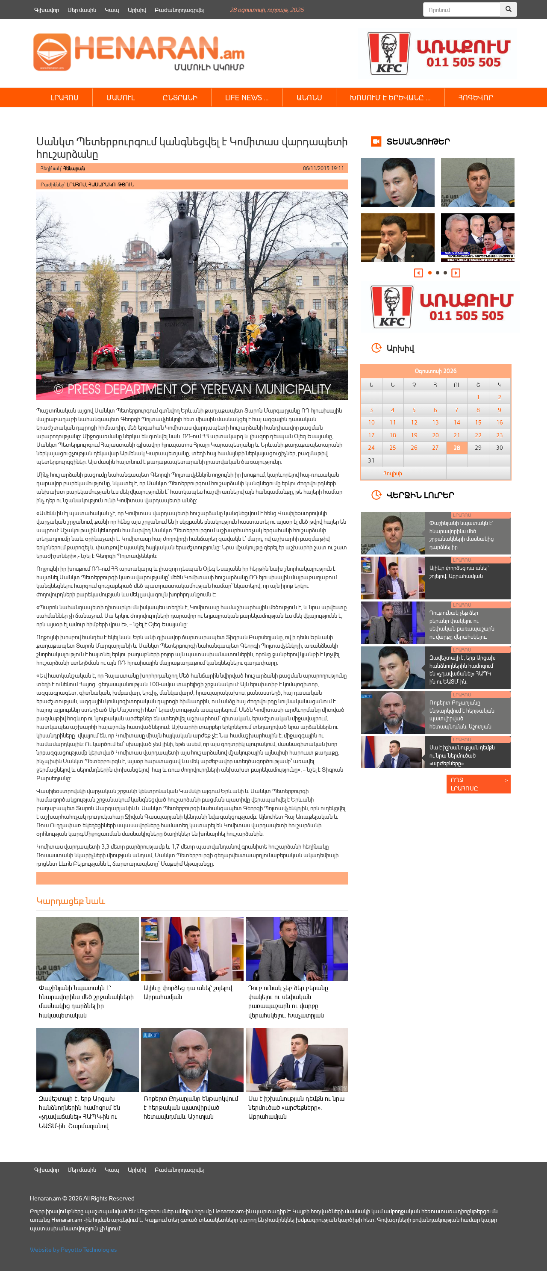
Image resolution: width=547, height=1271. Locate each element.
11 (392, 422)
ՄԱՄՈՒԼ (120, 97)
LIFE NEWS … (247, 97)
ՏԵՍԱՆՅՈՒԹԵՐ (418, 141)
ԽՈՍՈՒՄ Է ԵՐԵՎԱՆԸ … (390, 97)
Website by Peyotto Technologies (73, 1249)
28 (456, 447)
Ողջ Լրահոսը (464, 784)
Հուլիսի (392, 473)
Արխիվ (137, 9)
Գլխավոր (46, 9)
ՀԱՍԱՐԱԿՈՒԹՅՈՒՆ (111, 184)
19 (414, 435)
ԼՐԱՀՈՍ (64, 97)
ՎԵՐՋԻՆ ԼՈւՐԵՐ (420, 494)
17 (371, 435)
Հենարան (74, 168)
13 (435, 422)
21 (456, 435)
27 (435, 447)
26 (414, 447)
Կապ (112, 9)
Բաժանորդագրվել (179, 9)
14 (456, 422)
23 (499, 435)
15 (478, 422)
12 (414, 422)
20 (435, 435)
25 (392, 447)
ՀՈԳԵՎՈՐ (476, 97)
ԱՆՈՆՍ (309, 97)
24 (371, 447)
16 (499, 422)
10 (371, 422)
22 (478, 435)
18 (392, 435)
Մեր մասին (82, 9)
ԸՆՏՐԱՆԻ (180, 97)
